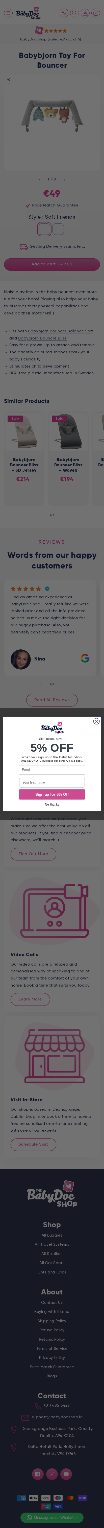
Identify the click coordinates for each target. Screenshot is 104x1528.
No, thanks (52, 804)
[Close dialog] (96, 721)
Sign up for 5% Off (52, 794)
